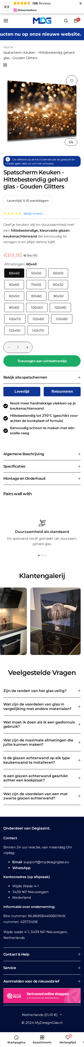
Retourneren (62, 391)
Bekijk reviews (33, 213)
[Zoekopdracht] (66, 21)
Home (8, 47)
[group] (42, 110)
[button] (45, 555)
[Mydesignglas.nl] (42, 21)
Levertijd (22, 391)
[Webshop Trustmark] (42, 996)
